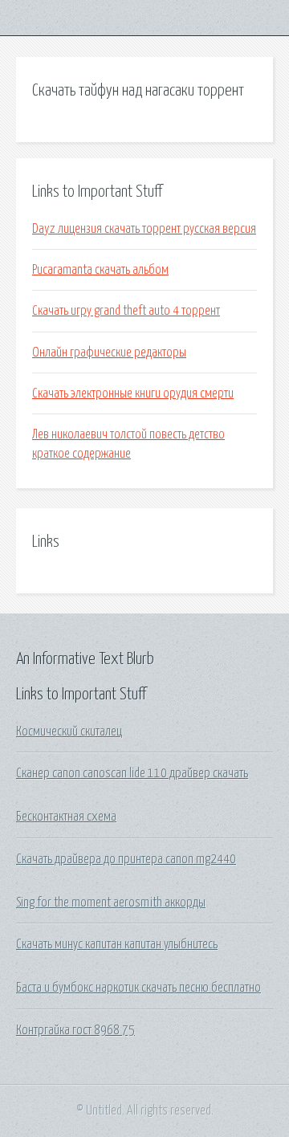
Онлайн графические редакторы (109, 352)
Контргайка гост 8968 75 (75, 1030)
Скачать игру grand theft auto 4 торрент (126, 310)
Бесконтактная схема (66, 816)
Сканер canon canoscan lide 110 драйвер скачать (132, 773)
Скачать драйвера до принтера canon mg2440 (126, 859)
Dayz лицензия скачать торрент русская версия (144, 228)
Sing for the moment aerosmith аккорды (111, 902)
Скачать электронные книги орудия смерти (133, 393)
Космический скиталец (69, 731)
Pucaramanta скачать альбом (100, 269)
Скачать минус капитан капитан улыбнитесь (117, 944)
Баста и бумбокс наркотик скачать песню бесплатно (138, 987)
